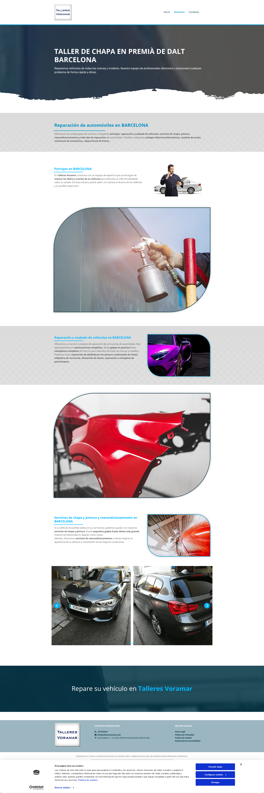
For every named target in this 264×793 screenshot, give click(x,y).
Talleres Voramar (165, 688)
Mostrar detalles (63, 787)
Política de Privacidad (184, 735)
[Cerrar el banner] (241, 764)
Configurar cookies (214, 774)
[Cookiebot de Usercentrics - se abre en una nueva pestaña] (36, 788)
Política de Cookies (183, 738)
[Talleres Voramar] (65, 12)
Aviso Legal (180, 732)
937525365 (103, 732)
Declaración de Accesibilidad (187, 741)
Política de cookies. (88, 780)
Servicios (179, 12)
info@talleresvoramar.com (109, 735)
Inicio (167, 12)
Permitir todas (215, 767)
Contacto (194, 12)
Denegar (215, 782)
